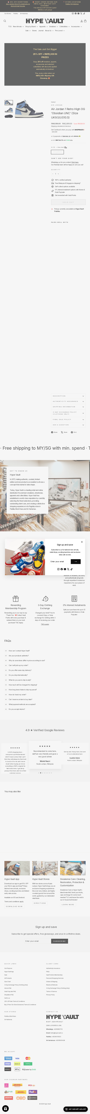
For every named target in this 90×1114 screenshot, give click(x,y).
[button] (75, 1109)
